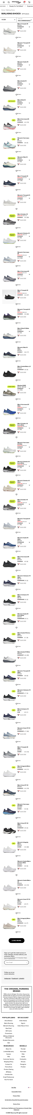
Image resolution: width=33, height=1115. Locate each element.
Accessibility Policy (16, 1091)
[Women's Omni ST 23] (9, 734)
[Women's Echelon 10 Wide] (9, 487)
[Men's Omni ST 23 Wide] (9, 830)
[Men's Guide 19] (9, 87)
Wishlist (16, 38)
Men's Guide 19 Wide (23, 652)
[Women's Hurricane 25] (9, 259)
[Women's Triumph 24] (9, 49)
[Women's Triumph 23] (9, 202)
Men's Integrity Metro (23, 766)
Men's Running (8, 1023)
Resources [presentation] (9, 1046)
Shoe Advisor (8, 1020)
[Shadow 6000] (9, 392)
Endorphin (23, 1059)
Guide (23, 1056)
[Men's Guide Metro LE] (9, 373)
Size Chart (9, 1028)
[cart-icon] (29, 2)
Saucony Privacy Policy (11, 958)
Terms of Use (16, 1104)
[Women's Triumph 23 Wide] (9, 525)
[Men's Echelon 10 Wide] (9, 506)
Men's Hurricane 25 (23, 271)
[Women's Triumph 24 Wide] (9, 677)
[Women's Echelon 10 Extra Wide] (9, 468)
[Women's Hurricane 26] (9, 144)
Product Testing (8, 1069)
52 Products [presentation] (25, 14)
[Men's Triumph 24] (9, 30)
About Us (8, 1049)
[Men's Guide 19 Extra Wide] (9, 639)
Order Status (23, 1020)
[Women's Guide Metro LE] (9, 887)
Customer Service (8, 1059)
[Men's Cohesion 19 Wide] (9, 601)
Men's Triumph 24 (22, 24)
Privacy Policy (21, 957)
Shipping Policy (8, 1061)
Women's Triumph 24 (23, 43)
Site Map (13, 1087)
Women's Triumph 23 (23, 195)
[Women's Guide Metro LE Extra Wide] (9, 868)
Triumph (23, 1049)
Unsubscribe (8, 1074)
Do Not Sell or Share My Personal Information (16, 1100)
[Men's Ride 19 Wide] (9, 335)
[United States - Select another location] (29, 1087)
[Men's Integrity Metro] (9, 773)
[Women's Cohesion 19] (9, 696)
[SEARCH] (8, 2)
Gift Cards (9, 1031)
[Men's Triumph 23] (9, 182)
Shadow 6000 (21, 385)
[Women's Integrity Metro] (9, 849)
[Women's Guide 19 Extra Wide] (9, 620)
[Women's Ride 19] (9, 163)
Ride (23, 1054)
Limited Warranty (8, 1051)
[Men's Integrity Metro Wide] (9, 925)
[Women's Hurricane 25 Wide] (9, 449)
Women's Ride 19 (22, 157)
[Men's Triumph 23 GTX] (9, 297)
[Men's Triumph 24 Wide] (9, 753)
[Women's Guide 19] (9, 68)
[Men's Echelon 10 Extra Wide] (9, 430)
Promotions (8, 1033)
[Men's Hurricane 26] (9, 125)
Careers (8, 1054)
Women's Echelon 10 (23, 233)
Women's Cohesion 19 (24, 690)
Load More (16, 940)
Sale (8, 1043)
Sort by (20, 18)
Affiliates (8, 1072)
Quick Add (23, 31)
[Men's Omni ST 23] (9, 791)
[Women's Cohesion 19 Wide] (9, 582)
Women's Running (8, 1026)
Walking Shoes (11, 14)
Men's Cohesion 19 (23, 709)
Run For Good (8, 1079)
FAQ (8, 1056)
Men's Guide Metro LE (24, 366)
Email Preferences (8, 1077)
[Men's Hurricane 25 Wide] (9, 411)
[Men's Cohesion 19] (9, 715)
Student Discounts (8, 1040)
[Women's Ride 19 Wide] (9, 354)
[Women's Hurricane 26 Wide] (9, 811)
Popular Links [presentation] (8, 1017)
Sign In (23, 1023)
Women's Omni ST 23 (23, 728)
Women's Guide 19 (22, 62)
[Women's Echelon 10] (9, 240)
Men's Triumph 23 (22, 176)
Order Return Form (23, 1026)
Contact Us (8, 1064)
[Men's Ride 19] (9, 106)
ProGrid (23, 1067)
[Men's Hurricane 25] (9, 278)
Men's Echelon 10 (22, 214)
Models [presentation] (23, 1046)
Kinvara (23, 1061)
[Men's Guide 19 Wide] (9, 658)
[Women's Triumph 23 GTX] (9, 316)
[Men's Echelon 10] (9, 221)
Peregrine (23, 1064)
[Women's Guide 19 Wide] (9, 544)
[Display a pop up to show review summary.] (30, 27)
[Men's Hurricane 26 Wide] (9, 563)
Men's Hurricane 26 (23, 119)
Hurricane (23, 1051)
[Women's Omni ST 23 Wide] (9, 906)
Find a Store (8, 1067)
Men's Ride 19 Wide (23, 328)
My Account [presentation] (23, 1017)
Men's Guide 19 (21, 81)
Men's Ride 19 (21, 100)
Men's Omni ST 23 (22, 785)
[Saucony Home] (16, 2)
